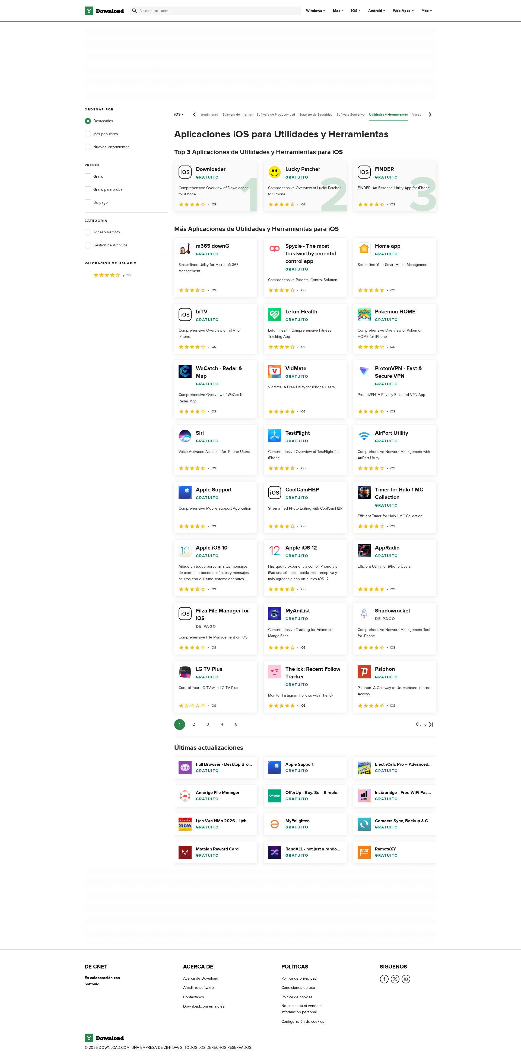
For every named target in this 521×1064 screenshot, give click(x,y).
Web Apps (402, 11)
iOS (354, 11)
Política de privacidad (299, 978)
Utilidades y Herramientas (388, 115)
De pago (100, 202)
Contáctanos (193, 997)
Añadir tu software (198, 988)
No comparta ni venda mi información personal (302, 1009)
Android (375, 11)
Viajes (416, 114)
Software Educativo (351, 114)
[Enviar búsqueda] (134, 11)
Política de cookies (297, 997)
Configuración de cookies (302, 1021)
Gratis (98, 176)
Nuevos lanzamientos (111, 147)
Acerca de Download (200, 978)
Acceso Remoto (106, 232)
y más (127, 274)
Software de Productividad (276, 114)
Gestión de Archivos (110, 245)
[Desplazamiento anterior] (194, 114)
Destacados (103, 121)
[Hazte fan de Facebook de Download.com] (384, 979)
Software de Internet (237, 114)
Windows (314, 11)
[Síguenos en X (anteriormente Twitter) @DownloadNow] (395, 979)
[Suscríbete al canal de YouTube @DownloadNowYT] (406, 979)
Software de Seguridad (315, 114)
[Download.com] (104, 11)
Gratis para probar (108, 189)
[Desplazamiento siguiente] (429, 114)
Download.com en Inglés (203, 1006)
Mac (336, 11)
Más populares (105, 134)
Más (425, 10)
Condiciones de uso (298, 988)
